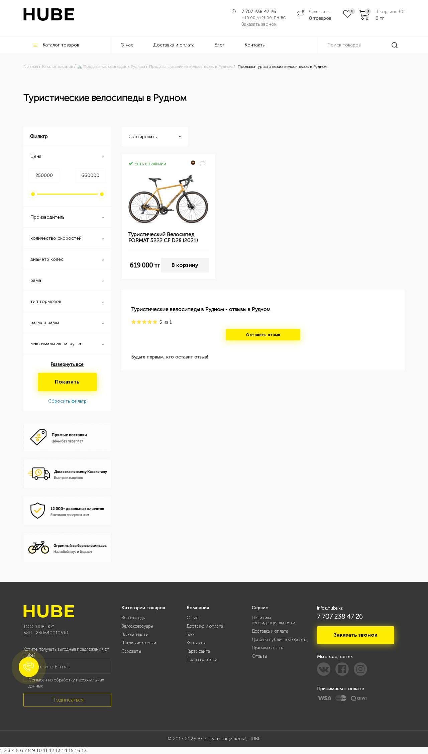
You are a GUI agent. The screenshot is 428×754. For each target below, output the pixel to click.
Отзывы (259, 656)
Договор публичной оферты (279, 639)
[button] (29, 667)
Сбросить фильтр (67, 401)
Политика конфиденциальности (273, 620)
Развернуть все (67, 364)
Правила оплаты (268, 647)
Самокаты (131, 651)
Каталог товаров (61, 45)
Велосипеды (133, 617)
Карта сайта (198, 651)
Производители (202, 659)
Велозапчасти (134, 634)
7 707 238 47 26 (259, 11)
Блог (220, 45)
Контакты (255, 45)
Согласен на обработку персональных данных (66, 683)
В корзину (185, 265)
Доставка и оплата (174, 45)
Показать (67, 382)
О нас (126, 45)
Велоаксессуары (137, 626)
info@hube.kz (330, 608)
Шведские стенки (138, 642)
